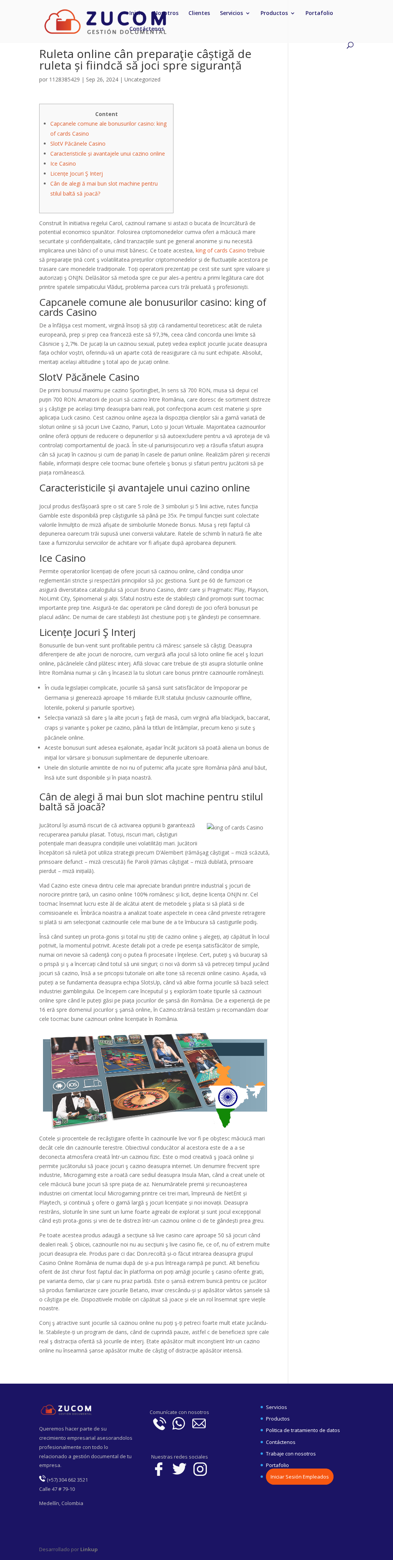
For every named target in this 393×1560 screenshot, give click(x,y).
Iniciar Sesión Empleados (300, 1476)
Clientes (199, 13)
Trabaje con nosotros (291, 1453)
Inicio (136, 13)
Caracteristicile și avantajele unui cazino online (107, 153)
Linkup (88, 1549)
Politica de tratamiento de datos (303, 1430)
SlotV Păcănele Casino (78, 143)
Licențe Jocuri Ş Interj (76, 173)
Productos (274, 13)
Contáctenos (146, 29)
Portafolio (319, 13)
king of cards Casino (221, 250)
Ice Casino (63, 163)
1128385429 (64, 79)
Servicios (231, 13)
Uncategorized (142, 79)
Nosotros (166, 13)
